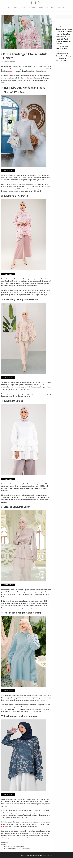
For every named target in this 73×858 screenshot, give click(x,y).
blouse (11, 71)
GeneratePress (47, 855)
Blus (4, 844)
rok (13, 707)
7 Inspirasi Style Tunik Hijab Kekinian (13, 846)
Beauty (24, 7)
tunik (47, 279)
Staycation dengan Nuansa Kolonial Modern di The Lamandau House (64, 29)
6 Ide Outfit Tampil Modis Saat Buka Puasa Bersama (63, 41)
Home (8, 7)
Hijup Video (61, 7)
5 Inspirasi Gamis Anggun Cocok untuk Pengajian (17, 848)
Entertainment (43, 7)
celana (31, 78)
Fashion (16, 7)
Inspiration (32, 7)
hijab (2, 826)
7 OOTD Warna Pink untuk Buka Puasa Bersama (62, 48)
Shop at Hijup (36, 10)
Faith (52, 7)
